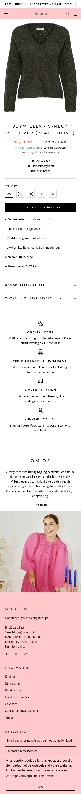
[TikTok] (25, 653)
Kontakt (10, 676)
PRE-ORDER (13, 690)
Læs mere (40, 504)
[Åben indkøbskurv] (75, 14)
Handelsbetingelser (25, 285)
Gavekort (11, 704)
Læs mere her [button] (49, 776)
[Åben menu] (6, 13)
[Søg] (68, 13)
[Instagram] (16, 653)
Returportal (12, 683)
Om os (9, 717)
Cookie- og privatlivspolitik (33, 298)
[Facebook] (6, 653)
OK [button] (40, 786)
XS (9, 194)
